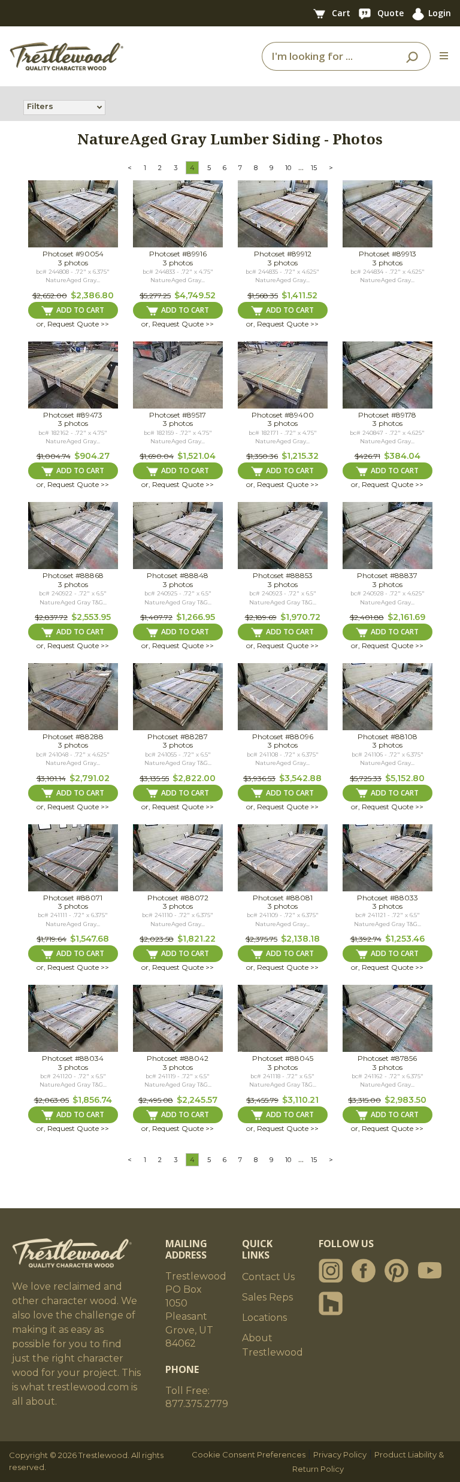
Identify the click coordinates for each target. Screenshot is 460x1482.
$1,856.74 (92, 1099)
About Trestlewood (272, 1345)
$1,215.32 (300, 455)
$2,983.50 (405, 1099)
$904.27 (92, 455)
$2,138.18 (300, 938)
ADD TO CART (80, 310)
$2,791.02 (89, 778)
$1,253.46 (405, 938)
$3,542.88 (300, 778)
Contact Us (268, 1277)
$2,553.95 (91, 617)
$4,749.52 (195, 295)
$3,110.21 (300, 1099)
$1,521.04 (196, 455)
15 (314, 168)
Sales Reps (267, 1297)
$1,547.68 (89, 938)
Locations (264, 1317)
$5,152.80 (405, 778)
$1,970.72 (300, 617)
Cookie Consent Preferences (248, 1454)
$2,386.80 (92, 295)
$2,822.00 (194, 778)
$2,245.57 (197, 1099)
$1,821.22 (196, 938)
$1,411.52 (299, 295)
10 (288, 168)
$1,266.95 (195, 617)
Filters (40, 106)
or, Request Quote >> (73, 323)
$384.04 (402, 455)
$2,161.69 (406, 617)
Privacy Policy (340, 1454)
